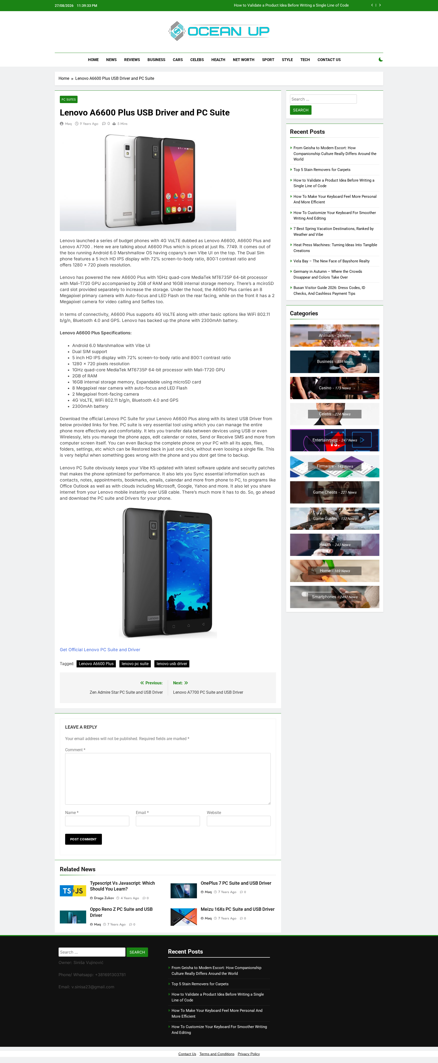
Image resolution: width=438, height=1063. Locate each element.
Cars (178, 59)
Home (93, 59)
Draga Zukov (104, 897)
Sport (268, 59)
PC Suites (69, 99)
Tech (305, 59)
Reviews (132, 59)
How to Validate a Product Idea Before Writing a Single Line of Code (291, 6)
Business (156, 59)
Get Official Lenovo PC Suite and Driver (100, 649)
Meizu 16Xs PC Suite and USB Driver (238, 909)
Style (287, 59)
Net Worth (243, 59)
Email (142, 812)
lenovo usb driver (172, 663)
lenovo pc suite (135, 663)
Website (214, 812)
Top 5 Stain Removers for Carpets (322, 169)
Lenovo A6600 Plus (96, 663)
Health (218, 59)
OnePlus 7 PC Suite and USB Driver (236, 883)
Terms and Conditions (216, 1054)
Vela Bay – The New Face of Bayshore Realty (332, 261)
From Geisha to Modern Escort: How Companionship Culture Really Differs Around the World (335, 154)
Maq (68, 123)
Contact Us (329, 59)
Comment (75, 749)
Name (72, 812)
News (111, 59)
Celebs (197, 59)
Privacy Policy (249, 1054)
